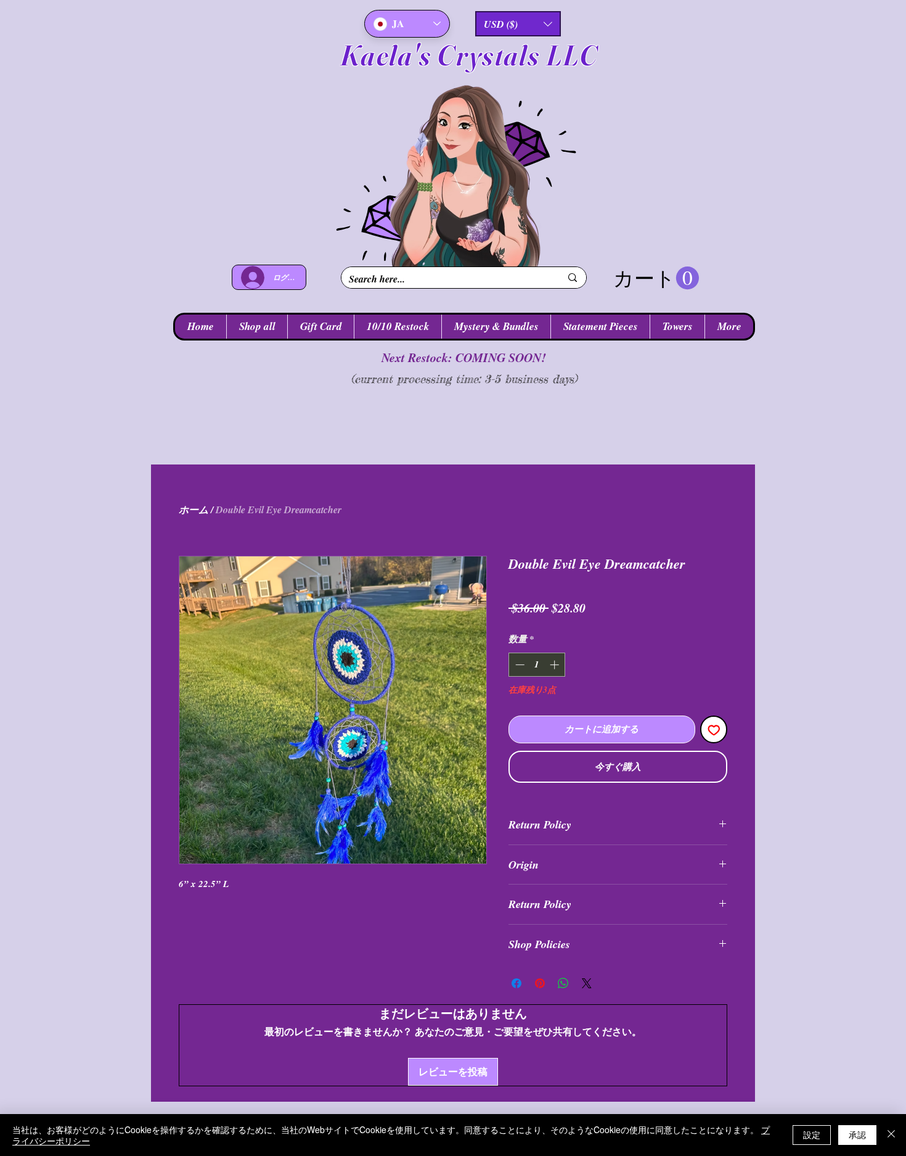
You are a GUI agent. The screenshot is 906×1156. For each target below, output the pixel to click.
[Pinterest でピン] (540, 983)
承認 (857, 1134)
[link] (656, 278)
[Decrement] (518, 664)
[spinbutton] (537, 664)
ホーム (193, 509)
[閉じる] (891, 1135)
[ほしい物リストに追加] (714, 729)
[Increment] (555, 664)
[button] (518, 23)
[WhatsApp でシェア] (563, 983)
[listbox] (518, 23)
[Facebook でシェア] (516, 983)
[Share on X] (586, 983)
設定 (811, 1134)
